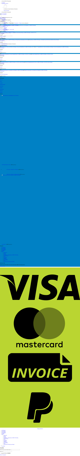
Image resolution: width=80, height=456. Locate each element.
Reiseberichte (6, 442)
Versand (1, 87)
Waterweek (5, 22)
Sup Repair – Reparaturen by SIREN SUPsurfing (11, 437)
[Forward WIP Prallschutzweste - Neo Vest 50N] (18, 25)
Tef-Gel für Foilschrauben (4, 74)
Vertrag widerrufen (40, 428)
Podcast (5, 24)
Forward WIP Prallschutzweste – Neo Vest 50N (7, 29)
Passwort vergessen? (3, 454)
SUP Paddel (3, 18)
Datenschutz (2, 89)
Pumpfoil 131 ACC (3, 36)
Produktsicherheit (2, 84)
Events (5, 253)
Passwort (1, 451)
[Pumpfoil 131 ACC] (18, 32)
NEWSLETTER (2, 266)
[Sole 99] (26, 62)
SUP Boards (3, 247)
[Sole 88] (26, 54)
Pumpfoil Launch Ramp (3, 43)
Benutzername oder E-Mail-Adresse (5, 449)
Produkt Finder (6, 255)
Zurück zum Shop (6, 10)
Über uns (1, 79)
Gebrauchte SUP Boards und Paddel (9, 31)
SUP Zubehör (4, 19)
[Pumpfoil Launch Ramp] (29, 39)
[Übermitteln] (2, 34)
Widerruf (1, 90)
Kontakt (1, 92)
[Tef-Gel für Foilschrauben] (23, 70)
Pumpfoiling (3, 432)
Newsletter (5, 27)
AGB (1, 81)
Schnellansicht (2, 26)
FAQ (4, 260)
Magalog (5, 28)
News (4, 26)
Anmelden (9, 453)
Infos (2, 251)
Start (0, 17)
